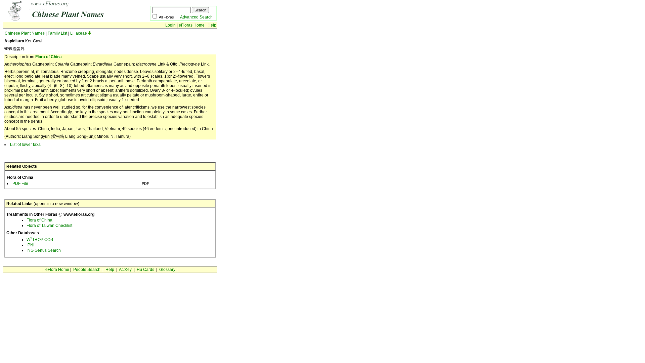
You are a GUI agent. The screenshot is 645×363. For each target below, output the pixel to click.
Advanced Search (196, 17)
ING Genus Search (44, 250)
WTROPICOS (40, 239)
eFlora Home (57, 269)
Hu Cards (145, 269)
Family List (57, 33)
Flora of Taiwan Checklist (49, 225)
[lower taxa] (89, 33)
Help (212, 25)
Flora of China (48, 56)
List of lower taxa (25, 144)
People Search (86, 269)
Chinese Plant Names (25, 33)
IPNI (30, 245)
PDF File (20, 183)
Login (170, 25)
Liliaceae (78, 33)
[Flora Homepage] (66, 19)
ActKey (125, 269)
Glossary (167, 269)
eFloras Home (192, 25)
